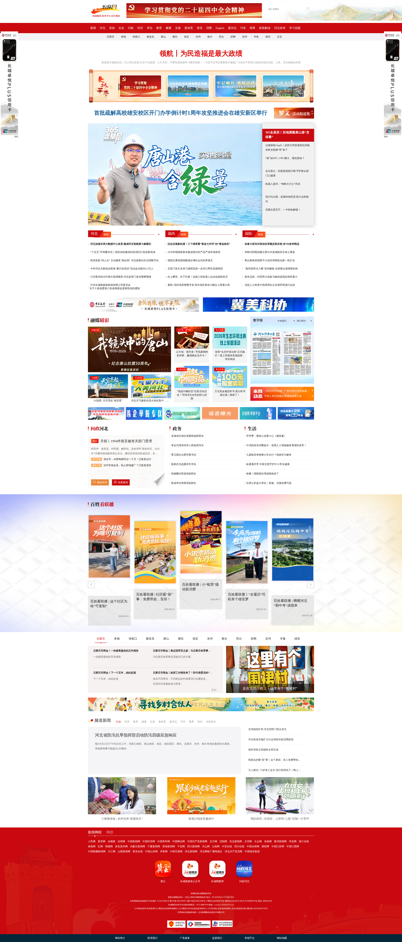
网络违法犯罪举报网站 (167, 908)
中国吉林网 (253, 846)
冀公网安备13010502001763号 (255, 908)
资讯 (199, 28)
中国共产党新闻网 (197, 841)
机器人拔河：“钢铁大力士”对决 (282, 184)
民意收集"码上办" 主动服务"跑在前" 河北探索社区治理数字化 (124, 260)
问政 (131, 28)
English (220, 28)
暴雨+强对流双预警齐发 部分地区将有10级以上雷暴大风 (199, 285)
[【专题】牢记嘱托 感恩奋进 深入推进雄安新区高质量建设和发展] (235, 86)
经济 (140, 28)
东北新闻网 (235, 841)
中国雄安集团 (252, 851)
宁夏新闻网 (153, 846)
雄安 (267, 36)
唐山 (163, 36)
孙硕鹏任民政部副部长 (183, 473)
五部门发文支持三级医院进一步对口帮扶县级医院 (195, 268)
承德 (123, 36)
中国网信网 (178, 841)
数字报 (258, 320)
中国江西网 (292, 846)
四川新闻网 (193, 846)
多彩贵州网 (121, 846)
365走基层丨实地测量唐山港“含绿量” (287, 135)
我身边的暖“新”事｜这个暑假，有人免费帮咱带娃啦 (275, 760)
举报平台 (249, 938)
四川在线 (239, 846)
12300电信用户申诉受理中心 (146, 908)
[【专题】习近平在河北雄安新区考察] (187, 86)
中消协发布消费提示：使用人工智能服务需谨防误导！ (276, 445)
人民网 (91, 841)
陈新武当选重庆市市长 (183, 464)
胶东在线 (138, 851)
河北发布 (279, 28)
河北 (102, 28)
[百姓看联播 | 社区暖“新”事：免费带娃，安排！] (109, 546)
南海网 (91, 846)
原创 (112, 28)
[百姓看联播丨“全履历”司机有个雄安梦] (201, 542)
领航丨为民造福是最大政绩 (201, 53)
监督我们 (217, 938)
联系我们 (152, 938)
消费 (209, 28)
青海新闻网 (168, 846)
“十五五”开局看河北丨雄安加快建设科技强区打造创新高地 (122, 252)
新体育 (189, 28)
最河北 (232, 28)
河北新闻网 (191, 851)
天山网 (206, 846)
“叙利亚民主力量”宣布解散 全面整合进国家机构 (271, 268)
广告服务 (185, 938)
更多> (214, 690)
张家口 (136, 36)
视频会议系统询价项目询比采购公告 (284, 396)
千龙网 (181, 846)
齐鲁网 (164, 851)
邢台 (221, 36)
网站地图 (282, 938)
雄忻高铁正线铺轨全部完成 (263, 749)
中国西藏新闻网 (97, 851)
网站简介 (120, 938)
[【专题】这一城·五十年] (282, 86)
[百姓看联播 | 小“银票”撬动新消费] (155, 552)
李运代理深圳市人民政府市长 (187, 445)
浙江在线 (304, 841)
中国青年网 (163, 841)
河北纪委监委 (237, 908)
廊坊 (174, 36)
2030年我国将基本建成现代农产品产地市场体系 (194, 252)
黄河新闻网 (280, 841)
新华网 (101, 841)
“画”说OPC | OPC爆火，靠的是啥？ (284, 158)
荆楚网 (109, 846)
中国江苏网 (278, 846)
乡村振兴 (211, 721)
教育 (159, 28)
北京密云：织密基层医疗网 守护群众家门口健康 (287, 173)
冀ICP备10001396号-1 (178, 901)
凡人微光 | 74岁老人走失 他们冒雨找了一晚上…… (275, 770)
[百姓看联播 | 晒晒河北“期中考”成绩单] (246, 552)
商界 (252, 28)
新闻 (93, 28)
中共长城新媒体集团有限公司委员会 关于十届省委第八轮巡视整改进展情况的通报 (115, 287)
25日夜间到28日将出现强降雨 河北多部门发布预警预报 (120, 276)
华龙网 (292, 841)
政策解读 (264, 28)
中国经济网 (148, 841)
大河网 (248, 841)
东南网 (268, 841)
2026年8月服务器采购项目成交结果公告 (286, 391)
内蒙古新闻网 (137, 846)
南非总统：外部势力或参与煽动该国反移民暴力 (271, 276)
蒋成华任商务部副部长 (183, 483)
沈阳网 (223, 841)
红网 (100, 846)
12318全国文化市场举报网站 (219, 908)
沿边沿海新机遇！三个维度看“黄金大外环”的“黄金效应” (199, 244)
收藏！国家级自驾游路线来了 (262, 473)
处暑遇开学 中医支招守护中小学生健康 (268, 464)
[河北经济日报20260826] (266, 353)
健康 (168, 28)
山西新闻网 (124, 851)
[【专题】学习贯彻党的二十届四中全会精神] (139, 86)
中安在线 (227, 846)
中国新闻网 (134, 841)
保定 (186, 36)
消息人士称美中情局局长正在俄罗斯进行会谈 (270, 285)
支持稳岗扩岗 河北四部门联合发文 (267, 729)
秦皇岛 (150, 36)
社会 (121, 28)
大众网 (258, 841)
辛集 (256, 36)
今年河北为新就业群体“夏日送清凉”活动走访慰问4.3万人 (121, 268)
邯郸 (233, 36)
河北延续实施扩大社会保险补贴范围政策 (270, 739)
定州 (244, 36)
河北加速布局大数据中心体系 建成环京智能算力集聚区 (120, 244)
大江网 (111, 851)
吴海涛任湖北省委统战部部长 (187, 436)
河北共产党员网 (233, 851)
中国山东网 (151, 851)
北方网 (213, 841)
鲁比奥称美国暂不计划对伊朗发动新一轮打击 (270, 260)
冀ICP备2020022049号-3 (197, 901)
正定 (279, 36)
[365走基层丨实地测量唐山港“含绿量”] (175, 174)
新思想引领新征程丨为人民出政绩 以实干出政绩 (128, 62)
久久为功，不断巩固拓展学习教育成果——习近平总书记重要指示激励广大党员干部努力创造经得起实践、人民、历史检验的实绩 (229, 62)
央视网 (111, 841)
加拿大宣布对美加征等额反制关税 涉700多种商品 (272, 244)
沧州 (198, 36)
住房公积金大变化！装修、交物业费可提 (268, 483)
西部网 (265, 846)
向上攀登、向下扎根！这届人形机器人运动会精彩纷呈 (198, 276)
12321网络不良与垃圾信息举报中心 (192, 908)
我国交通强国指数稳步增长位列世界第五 (190, 260)
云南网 (216, 846)
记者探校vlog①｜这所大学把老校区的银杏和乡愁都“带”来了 (287, 147)
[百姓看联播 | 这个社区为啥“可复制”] (292, 550)
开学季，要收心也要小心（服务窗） (266, 436)
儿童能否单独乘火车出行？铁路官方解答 (268, 454)
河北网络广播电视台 (211, 851)
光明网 (121, 841)
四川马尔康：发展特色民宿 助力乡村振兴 (287, 199)
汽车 (243, 28)
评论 (149, 28)
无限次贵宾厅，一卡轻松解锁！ (283, 209)
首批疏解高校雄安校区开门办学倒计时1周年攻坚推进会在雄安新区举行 (180, 113)
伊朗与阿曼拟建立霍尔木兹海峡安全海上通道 (270, 252)
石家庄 (110, 36)
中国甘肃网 (176, 851)
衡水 (209, 36)
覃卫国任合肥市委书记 (183, 454)
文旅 (178, 28)
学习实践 (295, 28)
